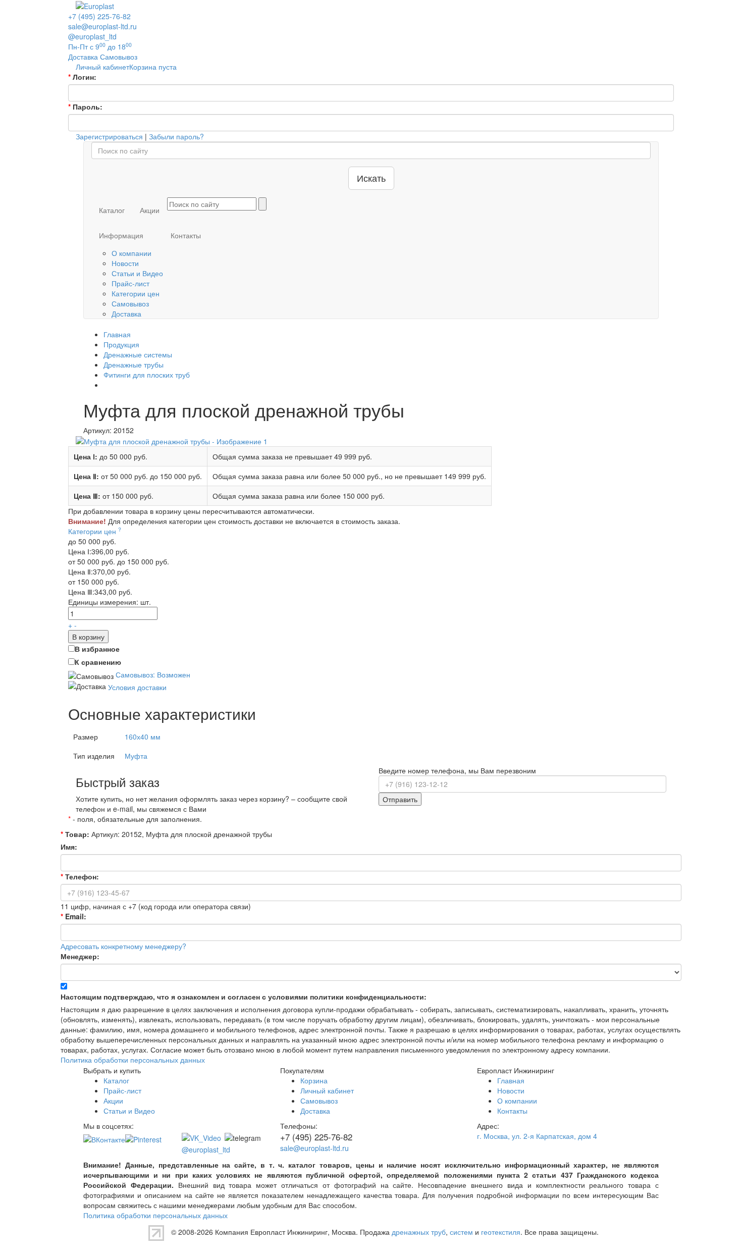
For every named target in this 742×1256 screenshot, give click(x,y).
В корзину (88, 637)
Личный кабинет (327, 1090)
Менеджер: (80, 956)
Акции (150, 210)
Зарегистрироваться (109, 136)
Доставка (126, 313)
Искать (371, 177)
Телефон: (80, 876)
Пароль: (85, 106)
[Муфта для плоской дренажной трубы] (172, 440)
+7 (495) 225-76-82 (99, 16)
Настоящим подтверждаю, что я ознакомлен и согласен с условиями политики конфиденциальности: (244, 996)
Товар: (75, 834)
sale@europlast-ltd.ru (102, 26)
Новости (125, 263)
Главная (510, 1080)
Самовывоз (130, 303)
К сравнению (98, 662)
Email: (73, 916)
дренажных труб (419, 1232)
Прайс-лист (130, 283)
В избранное (97, 649)
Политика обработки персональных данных (133, 1060)
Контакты (186, 235)
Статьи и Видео (137, 273)
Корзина (314, 1080)
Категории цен (136, 293)
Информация (121, 235)
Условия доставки (137, 687)
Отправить (400, 799)
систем (461, 1232)
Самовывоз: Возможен (153, 674)
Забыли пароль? (176, 136)
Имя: (69, 847)
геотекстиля (500, 1232)
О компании (131, 253)
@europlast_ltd (92, 36)
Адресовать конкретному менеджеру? (123, 946)
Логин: (82, 77)
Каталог (112, 210)
